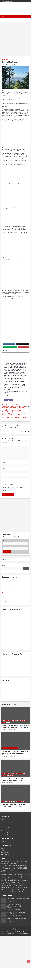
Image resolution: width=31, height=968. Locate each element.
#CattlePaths (12, 407)
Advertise (3, 848)
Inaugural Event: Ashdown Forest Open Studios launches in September (16, 919)
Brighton (13, 876)
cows (9, 419)
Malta (13, 885)
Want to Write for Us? (6, 854)
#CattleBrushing (24, 406)
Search (3, 565)
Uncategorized (6, 722)
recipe (12, 889)
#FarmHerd (13, 410)
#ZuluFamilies (24, 417)
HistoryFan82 (5, 580)
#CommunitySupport (8, 865)
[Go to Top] (28, 961)
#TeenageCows (23, 416)
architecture (6, 876)
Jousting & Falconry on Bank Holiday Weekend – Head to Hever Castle (16, 913)
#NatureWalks (18, 413)
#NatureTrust (11, 413)
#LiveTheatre (25, 871)
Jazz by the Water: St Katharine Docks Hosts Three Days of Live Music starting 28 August (18, 899)
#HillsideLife (5, 413)
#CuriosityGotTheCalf (7, 409)
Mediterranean (14, 887)
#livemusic (17, 871)
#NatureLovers (14, 873)
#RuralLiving (5, 414)
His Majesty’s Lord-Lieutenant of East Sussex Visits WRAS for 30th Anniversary (16, 426)
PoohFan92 (5, 585)
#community (13, 863)
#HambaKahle (21, 411)
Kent (4, 775)
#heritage (9, 871)
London (23, 883)
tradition (5, 891)
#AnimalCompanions (17, 404)
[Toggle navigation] (3, 16)
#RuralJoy (24, 413)
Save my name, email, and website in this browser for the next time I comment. (14, 483)
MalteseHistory (5, 887)
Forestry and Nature (18, 58)
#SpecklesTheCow (6, 416)
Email (3, 468)
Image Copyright (5, 852)
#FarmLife (19, 410)
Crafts (18, 801)
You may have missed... (10, 704)
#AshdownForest (7, 861)
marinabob (4, 590)
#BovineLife (13, 406)
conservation (13, 877)
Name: (4, 540)
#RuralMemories (12, 414)
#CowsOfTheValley (19, 407)
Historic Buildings (15, 773)
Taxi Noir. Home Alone (22, 431)
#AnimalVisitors (6, 406)
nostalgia (6, 889)
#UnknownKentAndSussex (7, 874)
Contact (3, 850)
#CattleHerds (5, 407)
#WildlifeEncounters (15, 417)
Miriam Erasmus (12, 64)
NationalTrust (21, 887)
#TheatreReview (24, 873)
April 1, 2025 (5, 64)
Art (14, 801)
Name (4, 462)
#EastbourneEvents (10, 868)
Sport (2, 831)
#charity (25, 861)
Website (4, 475)
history (9, 883)
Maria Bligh (13, 729)
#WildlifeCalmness (6, 417)
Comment (5, 445)
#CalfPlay (18, 406)
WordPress (26, 933)
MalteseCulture (22, 885)
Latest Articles (7, 896)
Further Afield (6, 59)
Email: (4, 545)
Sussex (22, 801)
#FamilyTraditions (6, 410)
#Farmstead (15, 411)
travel (11, 891)
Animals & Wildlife (7, 58)
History (24, 773)
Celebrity (3, 825)
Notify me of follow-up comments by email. (13, 487)
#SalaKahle (19, 414)
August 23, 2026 (6, 782)
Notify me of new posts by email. (11, 490)
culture (19, 877)
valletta (17, 891)
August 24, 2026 (6, 756)
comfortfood (5, 877)
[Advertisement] (15, 40)
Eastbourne (5, 748)
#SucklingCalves (15, 416)
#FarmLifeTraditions (7, 411)
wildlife (23, 891)
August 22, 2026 (6, 808)
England (21, 880)
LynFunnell (4, 885)
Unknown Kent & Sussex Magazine (19, 931)
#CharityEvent (4, 863)
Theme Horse (9, 933)
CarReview (19, 876)
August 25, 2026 (6, 729)
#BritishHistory (18, 861)
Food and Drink (15, 720)
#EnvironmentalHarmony (18, 409)
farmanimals (14, 419)
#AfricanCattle (8, 404)
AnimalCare (5, 419)
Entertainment (6, 720)
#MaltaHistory (4, 873)
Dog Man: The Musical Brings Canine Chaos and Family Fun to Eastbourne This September (15, 753)
